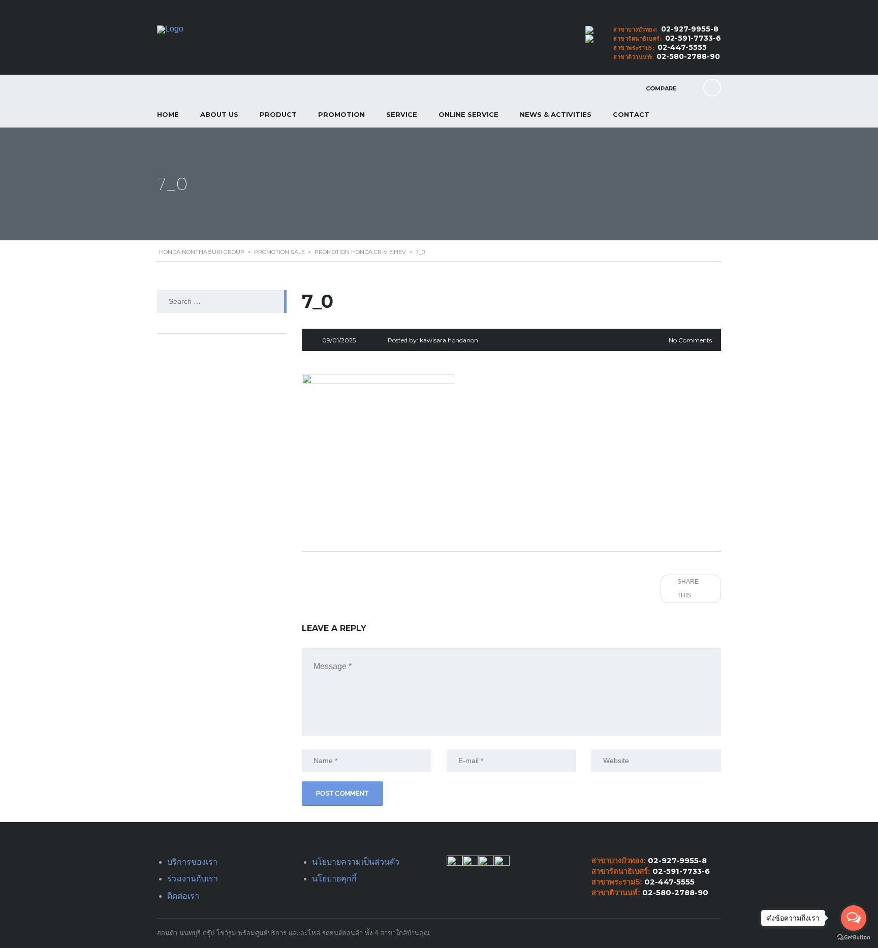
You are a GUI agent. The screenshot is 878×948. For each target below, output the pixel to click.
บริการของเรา (192, 862)
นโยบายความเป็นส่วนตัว (355, 862)
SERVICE (401, 114)
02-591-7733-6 (693, 38)
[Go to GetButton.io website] (853, 937)
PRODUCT (278, 114)
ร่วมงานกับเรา (192, 878)
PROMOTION (341, 114)
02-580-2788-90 (688, 56)
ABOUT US (219, 114)
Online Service (468, 114)
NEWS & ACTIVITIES (555, 114)
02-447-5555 (682, 47)
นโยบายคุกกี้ (334, 878)
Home (168, 114)
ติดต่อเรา (183, 896)
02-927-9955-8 (689, 29)
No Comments (690, 340)
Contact (631, 114)
